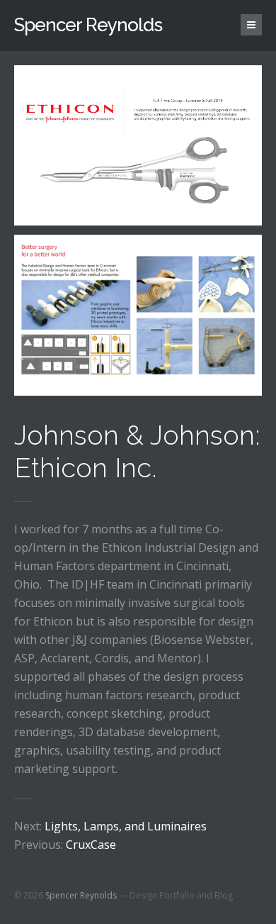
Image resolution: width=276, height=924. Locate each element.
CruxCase (65, 844)
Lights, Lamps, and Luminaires (110, 826)
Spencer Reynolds (88, 24)
